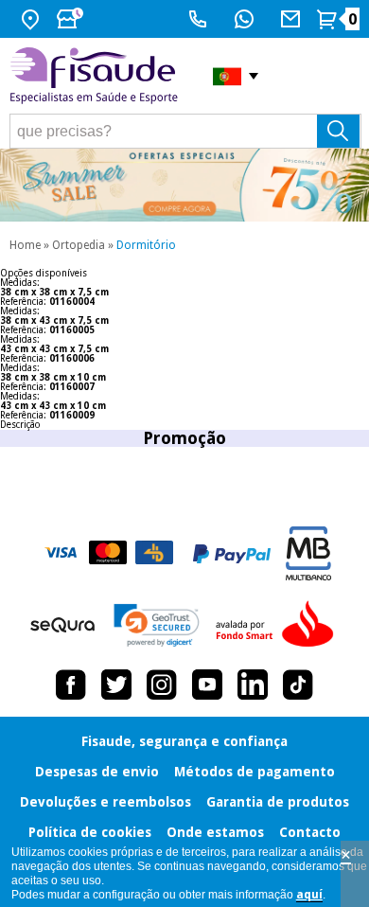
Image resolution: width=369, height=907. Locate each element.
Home (25, 245)
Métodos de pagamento (254, 771)
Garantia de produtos (277, 801)
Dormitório (146, 245)
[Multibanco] (308, 553)
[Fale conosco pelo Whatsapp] (246, 19)
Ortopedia (78, 245)
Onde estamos (215, 832)
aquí (309, 894)
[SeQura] (62, 624)
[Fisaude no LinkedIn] (252, 684)
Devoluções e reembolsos (105, 801)
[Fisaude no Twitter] (116, 684)
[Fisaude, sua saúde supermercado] (96, 76)
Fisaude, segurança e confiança (184, 741)
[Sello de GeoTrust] (157, 625)
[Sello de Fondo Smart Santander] (279, 625)
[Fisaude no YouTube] (207, 684)
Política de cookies (89, 832)
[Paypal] (232, 553)
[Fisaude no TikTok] (298, 684)
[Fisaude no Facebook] (71, 684)
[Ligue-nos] (200, 19)
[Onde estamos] (32, 19)
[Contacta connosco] (293, 19)
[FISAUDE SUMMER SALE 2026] (184, 185)
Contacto (310, 832)
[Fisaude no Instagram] (162, 684)
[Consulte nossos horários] (72, 19)
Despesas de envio (97, 771)
